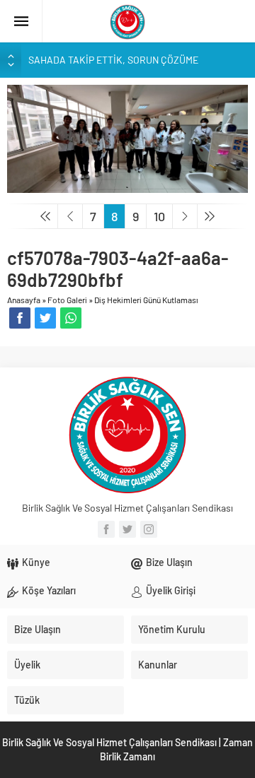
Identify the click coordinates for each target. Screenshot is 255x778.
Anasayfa (23, 300)
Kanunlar (157, 665)
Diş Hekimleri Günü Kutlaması (146, 300)
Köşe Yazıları (49, 590)
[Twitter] (127, 529)
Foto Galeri (67, 300)
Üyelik (27, 665)
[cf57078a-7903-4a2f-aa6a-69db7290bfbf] (127, 137)
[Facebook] (106, 529)
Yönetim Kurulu (171, 629)
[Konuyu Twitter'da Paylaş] (45, 318)
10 (159, 216)
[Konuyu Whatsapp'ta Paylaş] (70, 318)
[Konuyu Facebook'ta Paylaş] (19, 318)
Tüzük (27, 700)
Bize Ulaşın (169, 562)
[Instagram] (148, 529)
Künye (36, 562)
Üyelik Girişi (171, 590)
